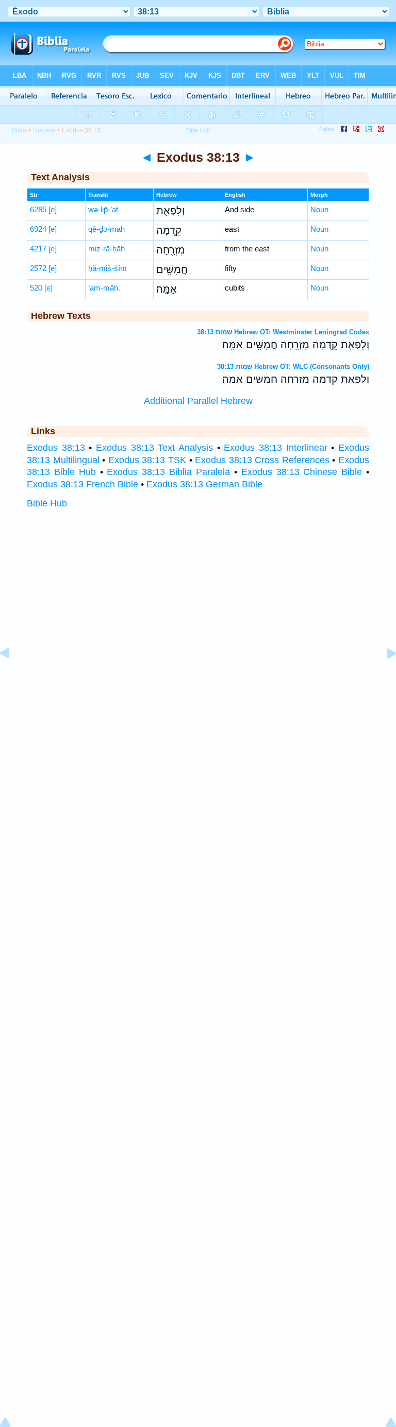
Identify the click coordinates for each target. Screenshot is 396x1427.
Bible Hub (47, 503)
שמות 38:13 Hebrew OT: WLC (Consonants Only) (293, 366)
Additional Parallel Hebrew (198, 401)
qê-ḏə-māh (106, 229)
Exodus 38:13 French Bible (82, 484)
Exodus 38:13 (56, 448)
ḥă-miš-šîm (107, 268)
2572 (38, 268)
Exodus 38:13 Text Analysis (154, 448)
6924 (38, 229)
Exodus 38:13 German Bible (204, 484)
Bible (19, 130)
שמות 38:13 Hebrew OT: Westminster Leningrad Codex (283, 332)
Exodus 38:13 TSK (147, 460)
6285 (38, 209)
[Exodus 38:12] (13, 676)
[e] (52, 209)
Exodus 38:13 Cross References (262, 460)
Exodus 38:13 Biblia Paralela (168, 472)
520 (36, 287)
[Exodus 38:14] (383, 676)
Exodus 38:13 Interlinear (275, 448)
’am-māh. (104, 287)
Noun (319, 209)
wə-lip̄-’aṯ (103, 209)
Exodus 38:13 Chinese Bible (301, 472)
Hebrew (44, 130)
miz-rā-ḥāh (106, 248)
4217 (38, 248)
